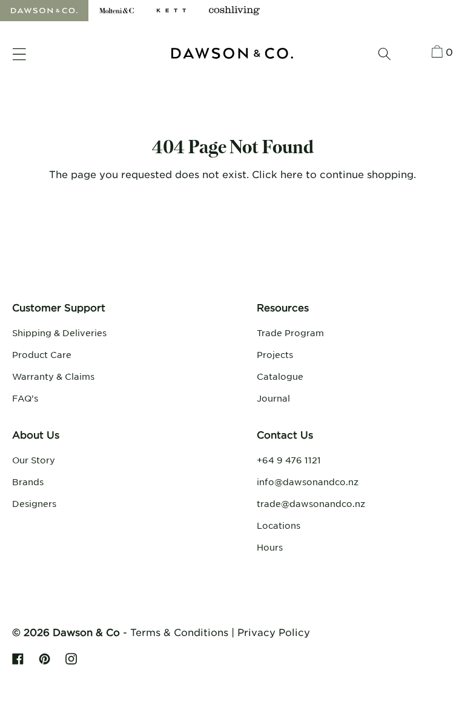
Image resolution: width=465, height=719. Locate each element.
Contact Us (285, 434)
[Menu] (19, 54)
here (291, 174)
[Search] (384, 54)
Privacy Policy (273, 632)
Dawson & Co (86, 632)
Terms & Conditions (179, 632)
